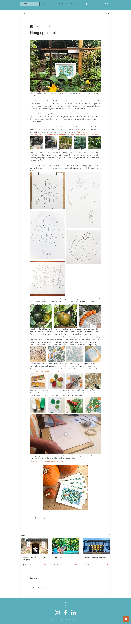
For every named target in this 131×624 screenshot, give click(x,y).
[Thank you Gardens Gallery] (96, 546)
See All (109, 535)
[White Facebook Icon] (65, 612)
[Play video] (65, 434)
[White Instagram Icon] (57, 612)
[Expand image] (36, 142)
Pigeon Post (58, 557)
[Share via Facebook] (31, 518)
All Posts (22, 13)
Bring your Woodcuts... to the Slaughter (34, 558)
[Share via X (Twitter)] (36, 518)
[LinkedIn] (73, 612)
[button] (85, 4)
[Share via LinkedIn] (40, 518)
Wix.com (77, 620)
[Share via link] (45, 518)
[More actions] (100, 26)
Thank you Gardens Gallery (95, 557)
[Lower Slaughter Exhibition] (34, 546)
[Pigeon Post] (65, 546)
